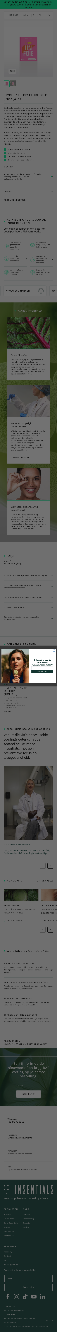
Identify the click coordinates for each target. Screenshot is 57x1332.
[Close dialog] (54, 650)
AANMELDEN (42, 671)
